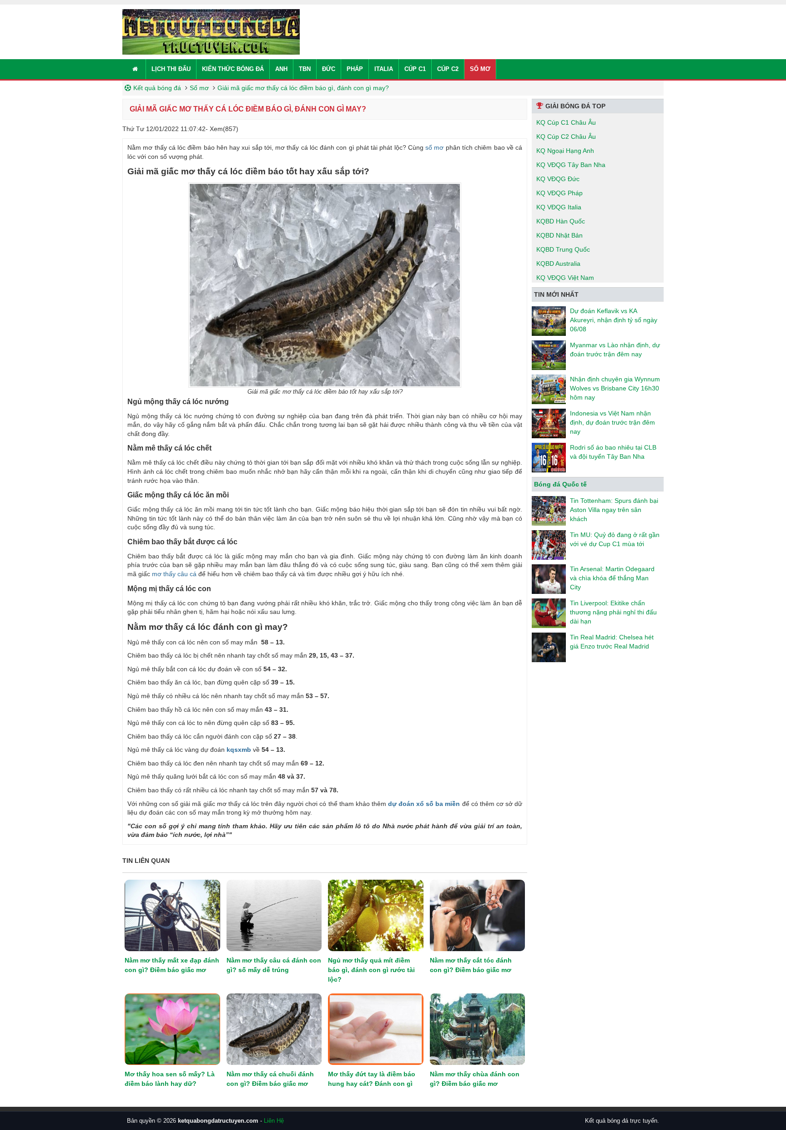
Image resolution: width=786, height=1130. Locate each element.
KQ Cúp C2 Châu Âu (566, 136)
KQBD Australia (558, 263)
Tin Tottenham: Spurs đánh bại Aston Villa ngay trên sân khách (614, 509)
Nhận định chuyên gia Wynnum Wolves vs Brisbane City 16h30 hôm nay (615, 388)
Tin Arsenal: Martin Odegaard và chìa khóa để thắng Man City (612, 578)
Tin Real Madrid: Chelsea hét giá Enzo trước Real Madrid (612, 641)
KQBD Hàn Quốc (560, 221)
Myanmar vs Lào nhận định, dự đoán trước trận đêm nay (615, 349)
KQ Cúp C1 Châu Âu (566, 122)
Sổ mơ (480, 69)
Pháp (355, 69)
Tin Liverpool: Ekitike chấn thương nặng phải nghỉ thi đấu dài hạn (613, 612)
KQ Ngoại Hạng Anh (565, 150)
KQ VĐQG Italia (558, 207)
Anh (281, 69)
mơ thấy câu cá (174, 574)
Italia (383, 69)
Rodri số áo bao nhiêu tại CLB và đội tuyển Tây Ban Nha (613, 452)
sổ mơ (433, 147)
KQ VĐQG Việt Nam (565, 277)
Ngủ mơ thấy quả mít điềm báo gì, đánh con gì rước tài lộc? (371, 970)
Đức (328, 69)
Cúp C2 (447, 69)
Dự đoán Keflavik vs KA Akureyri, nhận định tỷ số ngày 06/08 (613, 320)
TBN (305, 69)
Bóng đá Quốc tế (560, 484)
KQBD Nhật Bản (559, 235)
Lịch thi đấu (171, 69)
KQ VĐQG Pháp (559, 193)
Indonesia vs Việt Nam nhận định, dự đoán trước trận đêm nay (612, 422)
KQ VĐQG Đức (557, 178)
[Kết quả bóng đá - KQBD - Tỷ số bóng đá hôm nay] (211, 31)
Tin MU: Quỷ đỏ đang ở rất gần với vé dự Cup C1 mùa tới (615, 539)
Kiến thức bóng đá (233, 69)
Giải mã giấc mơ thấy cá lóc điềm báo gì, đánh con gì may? (303, 87)
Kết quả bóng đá (157, 87)
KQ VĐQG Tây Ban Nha (570, 164)
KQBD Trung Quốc (563, 249)
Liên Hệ (274, 1120)
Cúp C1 (415, 69)
